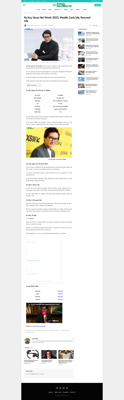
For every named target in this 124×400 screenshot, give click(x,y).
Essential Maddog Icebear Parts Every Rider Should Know (31, 361)
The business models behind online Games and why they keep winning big (93, 65)
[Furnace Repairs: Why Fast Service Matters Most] (81, 73)
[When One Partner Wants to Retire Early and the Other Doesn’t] (81, 86)
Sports (71, 9)
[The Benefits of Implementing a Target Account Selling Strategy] (81, 34)
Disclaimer (38, 1)
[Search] (100, 1)
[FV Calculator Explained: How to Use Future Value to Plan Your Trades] (81, 79)
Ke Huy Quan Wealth (65, 330)
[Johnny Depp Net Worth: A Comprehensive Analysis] (49, 354)
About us (26, 1)
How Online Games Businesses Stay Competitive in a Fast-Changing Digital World (92, 59)
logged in (33, 373)
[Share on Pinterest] (94, 25)
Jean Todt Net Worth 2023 (39, 326)
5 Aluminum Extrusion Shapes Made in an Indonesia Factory (92, 39)
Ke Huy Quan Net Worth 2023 (41, 330)
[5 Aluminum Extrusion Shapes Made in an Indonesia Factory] (81, 40)
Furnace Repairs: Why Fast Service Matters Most (91, 72)
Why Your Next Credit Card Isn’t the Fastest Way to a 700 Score (92, 46)
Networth (44, 9)
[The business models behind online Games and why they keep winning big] (81, 66)
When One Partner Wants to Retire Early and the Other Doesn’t (92, 85)
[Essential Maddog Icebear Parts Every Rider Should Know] (32, 354)
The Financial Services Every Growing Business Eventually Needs (92, 52)
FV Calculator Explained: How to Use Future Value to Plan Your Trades (92, 78)
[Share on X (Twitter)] (92, 25)
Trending (66, 9)
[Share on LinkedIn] (96, 25)
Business (78, 9)
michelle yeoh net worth (29, 332)
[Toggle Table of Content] (38, 85)
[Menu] (24, 5)
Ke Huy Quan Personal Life (54, 330)
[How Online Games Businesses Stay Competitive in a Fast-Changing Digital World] (81, 60)
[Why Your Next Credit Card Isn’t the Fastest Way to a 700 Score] (81, 47)
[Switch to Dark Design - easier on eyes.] (98, 1)
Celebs (49, 9)
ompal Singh (30, 25)
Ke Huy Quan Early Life (29, 330)
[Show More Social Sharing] (99, 25)
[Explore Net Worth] (61, 5)
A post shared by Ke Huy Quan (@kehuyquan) (43, 281)
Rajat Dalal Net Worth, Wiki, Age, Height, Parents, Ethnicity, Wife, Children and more (65, 361)
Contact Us (44, 1)
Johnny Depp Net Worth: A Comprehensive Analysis (46, 361)
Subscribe (98, 5)
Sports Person (58, 9)
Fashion (85, 9)
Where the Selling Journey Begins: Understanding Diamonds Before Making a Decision (91, 91)
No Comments (44, 25)
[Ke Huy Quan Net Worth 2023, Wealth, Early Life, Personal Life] (49, 44)
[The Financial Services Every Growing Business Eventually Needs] (81, 53)
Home (38, 9)
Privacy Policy (31, 1)
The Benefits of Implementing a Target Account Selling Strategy (92, 33)
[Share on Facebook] (90, 25)
